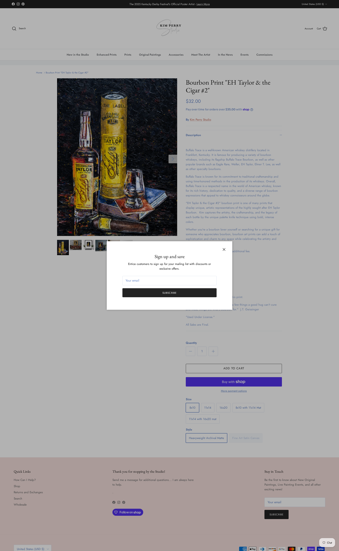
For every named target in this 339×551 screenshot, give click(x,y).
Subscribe (169, 293)
